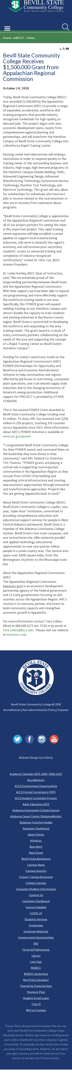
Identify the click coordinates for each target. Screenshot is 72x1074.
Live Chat (36, 961)
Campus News (36, 865)
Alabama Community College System (35, 810)
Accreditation (12, 710)
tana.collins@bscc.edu (18, 630)
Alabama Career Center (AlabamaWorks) (35, 816)
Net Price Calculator (36, 980)
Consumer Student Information (36, 889)
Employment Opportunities (36, 937)
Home (7, 37)
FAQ (35, 943)
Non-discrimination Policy (39, 710)
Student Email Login (36, 998)
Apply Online (36, 834)
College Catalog (36, 883)
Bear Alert (36, 846)
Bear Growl (36, 852)
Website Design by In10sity (36, 757)
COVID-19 (36, 913)
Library (36, 955)
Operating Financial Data (36, 986)
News (31, 37)
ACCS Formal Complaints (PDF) (36, 792)
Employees (36, 925)
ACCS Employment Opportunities (36, 786)
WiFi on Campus (36, 1010)
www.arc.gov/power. (17, 436)
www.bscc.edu (16, 634)
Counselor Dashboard (35, 901)
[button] (7, 24)
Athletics (36, 840)
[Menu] (7, 28)
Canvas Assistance (41, 877)
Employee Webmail (36, 931)
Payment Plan (36, 992)
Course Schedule (36, 907)
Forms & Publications (35, 949)
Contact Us (36, 895)
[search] (65, 26)
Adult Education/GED (36, 804)
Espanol (63, 710)
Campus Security (35, 871)
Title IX (36, 1004)
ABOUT (18, 37)
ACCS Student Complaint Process (36, 798)
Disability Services (36, 919)
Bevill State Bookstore (36, 859)
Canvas (23, 877)
